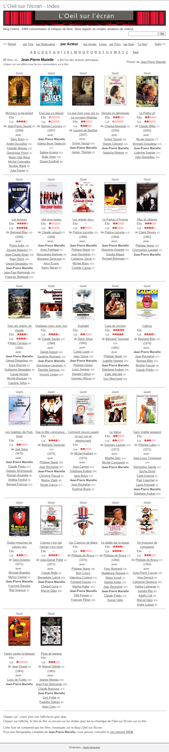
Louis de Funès (17, 679)
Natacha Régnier (113, 152)
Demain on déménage (115, 113)
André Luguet (145, 604)
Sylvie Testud (81, 143)
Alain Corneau (19, 343)
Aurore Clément (113, 143)
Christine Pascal (49, 475)
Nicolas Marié (17, 166)
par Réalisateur (45, 44)
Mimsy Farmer (17, 577)
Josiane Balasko (17, 250)
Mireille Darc (113, 458)
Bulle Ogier (49, 156)
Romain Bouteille (17, 475)
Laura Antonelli (145, 484)
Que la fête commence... (51, 432)
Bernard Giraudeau (145, 143)
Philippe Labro (147, 445)
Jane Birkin (81, 475)
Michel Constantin (113, 462)
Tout (135, 52)
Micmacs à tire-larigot (19, 113)
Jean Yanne (80, 356)
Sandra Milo (145, 591)
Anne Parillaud (49, 249)
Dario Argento (21, 560)
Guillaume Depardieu (17, 369)
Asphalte (83, 326)
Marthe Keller (80, 586)
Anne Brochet (17, 365)
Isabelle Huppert (113, 360)
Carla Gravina (145, 475)
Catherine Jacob (81, 258)
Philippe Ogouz (83, 365)
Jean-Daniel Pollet (51, 560)
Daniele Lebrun (81, 374)
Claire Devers (147, 232)
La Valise (115, 432)
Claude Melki (49, 573)
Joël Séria (21, 449)
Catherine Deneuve (145, 582)
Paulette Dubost (49, 702)
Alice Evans (51, 263)
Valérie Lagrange (145, 586)
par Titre (28, 44)
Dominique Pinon (17, 153)
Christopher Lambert (145, 250)
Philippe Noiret (81, 249)
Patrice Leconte (83, 232)
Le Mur (142, 44)
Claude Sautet (51, 339)
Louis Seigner (81, 369)
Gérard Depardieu (17, 263)
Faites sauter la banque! (19, 653)
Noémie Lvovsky (51, 126)
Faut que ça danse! (51, 113)
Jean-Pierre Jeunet (19, 126)
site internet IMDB (121, 732)
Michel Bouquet (17, 378)
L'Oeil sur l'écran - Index (31, 6)
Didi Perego (81, 595)
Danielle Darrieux (49, 369)
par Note (128, 44)
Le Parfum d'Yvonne (115, 219)
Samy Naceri (49, 267)
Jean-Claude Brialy (17, 254)
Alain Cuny (49, 706)
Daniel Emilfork (49, 161)
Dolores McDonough (19, 471)
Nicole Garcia (144, 139)
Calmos (147, 326)
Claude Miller (147, 126)
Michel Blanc (81, 263)
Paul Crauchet (145, 480)
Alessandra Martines (50, 254)
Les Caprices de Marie (83, 542)
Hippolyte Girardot (112, 249)
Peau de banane (51, 653)
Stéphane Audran (113, 369)
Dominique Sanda (145, 467)
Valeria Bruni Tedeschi (51, 143)
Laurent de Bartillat (85, 130)
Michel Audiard (83, 453)
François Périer (80, 599)
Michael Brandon (19, 572)
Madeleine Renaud (113, 573)
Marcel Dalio (49, 590)
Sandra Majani (115, 254)
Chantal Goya (49, 586)
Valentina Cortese (81, 577)
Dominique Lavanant (49, 365)
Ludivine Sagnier (144, 152)
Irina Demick (145, 577)
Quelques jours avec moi (51, 326)
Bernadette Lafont (49, 577)
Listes (103, 44)
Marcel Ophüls (51, 666)
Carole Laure (81, 351)
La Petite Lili (147, 113)
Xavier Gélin (115, 600)
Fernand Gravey (81, 582)
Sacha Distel (147, 471)
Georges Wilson (81, 378)
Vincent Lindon (48, 374)
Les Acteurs (19, 219)
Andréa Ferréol (17, 479)
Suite (158, 44)
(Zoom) (19, 73)
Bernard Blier (144, 360)
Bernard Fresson (17, 484)
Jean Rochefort (80, 254)
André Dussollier (16, 143)
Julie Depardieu (144, 157)
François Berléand (16, 277)
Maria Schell (113, 577)
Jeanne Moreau (49, 679)
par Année (89, 44)
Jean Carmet (81, 466)
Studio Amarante (91, 747)
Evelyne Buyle (81, 489)
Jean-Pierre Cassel (145, 573)
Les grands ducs (83, 219)
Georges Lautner (114, 445)
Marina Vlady (49, 480)
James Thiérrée (81, 152)
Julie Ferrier (17, 170)
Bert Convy (83, 573)
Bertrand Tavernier (117, 339)
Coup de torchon (115, 326)
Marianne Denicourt (49, 258)
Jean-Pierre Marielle (153, 62)
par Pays (115, 44)
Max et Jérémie (147, 219)
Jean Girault (19, 666)
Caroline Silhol (17, 383)
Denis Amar (85, 339)
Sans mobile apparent (147, 432)
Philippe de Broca (83, 555)
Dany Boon (18, 139)
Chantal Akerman (115, 126)
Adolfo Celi (145, 595)
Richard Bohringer (113, 258)
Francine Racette (19, 586)
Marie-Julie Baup (19, 157)
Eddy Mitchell (113, 374)
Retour (12, 44)
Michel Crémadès (19, 161)
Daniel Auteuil (49, 352)
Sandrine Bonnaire (49, 356)
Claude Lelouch (51, 232)
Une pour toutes (51, 219)
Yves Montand (113, 568)
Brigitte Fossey (145, 365)
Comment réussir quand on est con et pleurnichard (83, 436)
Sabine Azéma (49, 152)
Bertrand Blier (19, 232)
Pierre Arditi (16, 245)
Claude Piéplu (145, 369)
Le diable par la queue (115, 542)
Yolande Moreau (17, 148)
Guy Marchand (112, 378)
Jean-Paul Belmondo (17, 272)
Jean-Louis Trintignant (147, 458)
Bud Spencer (17, 590)
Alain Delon (17, 259)
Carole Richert (19, 374)
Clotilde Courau (81, 268)
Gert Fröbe (49, 697)
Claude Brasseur (48, 688)
